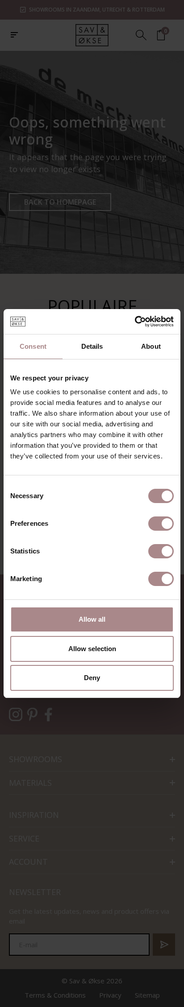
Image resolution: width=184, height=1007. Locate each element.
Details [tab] (92, 346)
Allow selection (92, 648)
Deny (92, 677)
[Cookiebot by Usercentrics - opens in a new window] (135, 321)
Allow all (92, 619)
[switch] (161, 523)
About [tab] (151, 346)
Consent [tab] (33, 346)
